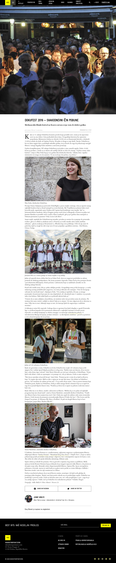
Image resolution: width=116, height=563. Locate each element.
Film (90, 130)
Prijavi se (105, 525)
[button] (7, 2)
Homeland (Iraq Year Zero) (60, 455)
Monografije (84, 130)
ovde (66, 459)
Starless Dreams (43, 455)
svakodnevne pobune (75, 312)
